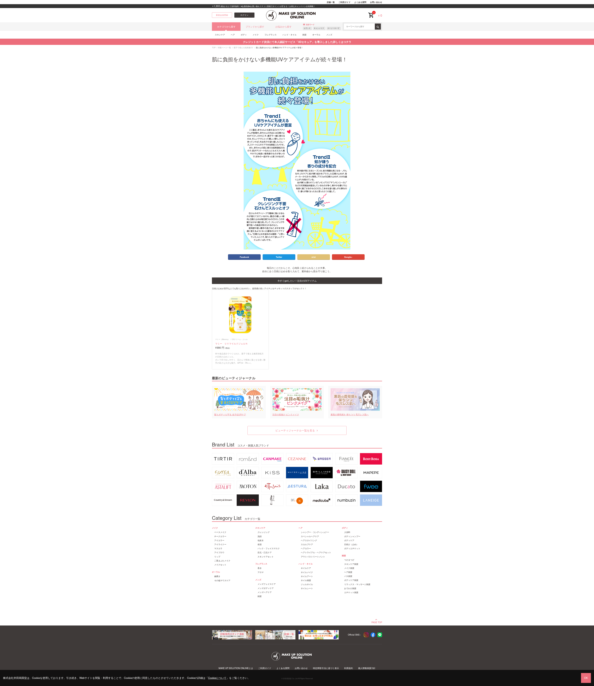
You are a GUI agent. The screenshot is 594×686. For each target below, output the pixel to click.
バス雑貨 (348, 576)
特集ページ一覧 (224, 47)
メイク (256, 34)
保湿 (260, 544)
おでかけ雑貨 (350, 588)
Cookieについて (217, 678)
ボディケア (349, 540)
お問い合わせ (376, 2)
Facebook (244, 256)
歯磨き (217, 576)
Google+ (348, 256)
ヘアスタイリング (309, 540)
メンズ (329, 34)
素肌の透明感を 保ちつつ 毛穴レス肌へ (350, 414)
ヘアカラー (306, 548)
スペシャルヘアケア (310, 536)
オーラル (316, 34)
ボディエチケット (352, 548)
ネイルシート (307, 588)
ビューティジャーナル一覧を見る (297, 430)
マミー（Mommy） (222, 339)
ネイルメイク (307, 572)
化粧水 (261, 540)
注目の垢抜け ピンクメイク (285, 414)
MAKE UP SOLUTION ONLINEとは (236, 668)
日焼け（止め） (351, 544)
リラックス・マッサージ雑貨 (357, 584)
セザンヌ (307, 28)
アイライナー (220, 544)
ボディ (244, 34)
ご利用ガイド (344, 2)
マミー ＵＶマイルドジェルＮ (231, 343)
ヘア (233, 34)
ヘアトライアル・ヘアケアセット (316, 552)
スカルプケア (307, 544)
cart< (370, 12)
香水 (260, 568)
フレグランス (271, 34)
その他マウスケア (222, 580)
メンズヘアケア (265, 592)
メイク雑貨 (349, 568)
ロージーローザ (333, 28)
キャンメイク (319, 28)
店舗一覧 (331, 2)
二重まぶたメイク (222, 560)
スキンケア (220, 34)
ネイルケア (306, 568)
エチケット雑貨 (351, 592)
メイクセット (220, 564)
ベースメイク (220, 532)
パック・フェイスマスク (269, 548)
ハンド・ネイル (289, 34)
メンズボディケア (266, 588)
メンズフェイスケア (267, 584)
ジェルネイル (307, 584)
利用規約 (348, 668)
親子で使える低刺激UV (243, 47)
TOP (214, 47)
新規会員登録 (222, 15)
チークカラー (220, 536)
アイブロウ (219, 552)
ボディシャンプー (352, 536)
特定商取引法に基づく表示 (326, 668)
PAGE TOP (376, 622)
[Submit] (378, 27)
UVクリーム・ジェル (240, 339)
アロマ (261, 572)
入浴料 (347, 532)
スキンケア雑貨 (351, 564)
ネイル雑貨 (306, 580)
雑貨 (304, 34)
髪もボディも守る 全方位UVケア (230, 414)
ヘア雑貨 (348, 572)
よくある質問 (360, 2)
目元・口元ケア (265, 552)
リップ (217, 556)
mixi (314, 256)
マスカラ (218, 548)
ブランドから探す (255, 26)
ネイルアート (307, 576)
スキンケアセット (266, 556)
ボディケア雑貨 (351, 580)
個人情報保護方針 (366, 668)
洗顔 (260, 536)
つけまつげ (349, 559)
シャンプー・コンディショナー (315, 532)
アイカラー (219, 540)
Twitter (279, 256)
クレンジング (264, 532)
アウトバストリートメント (313, 556)
